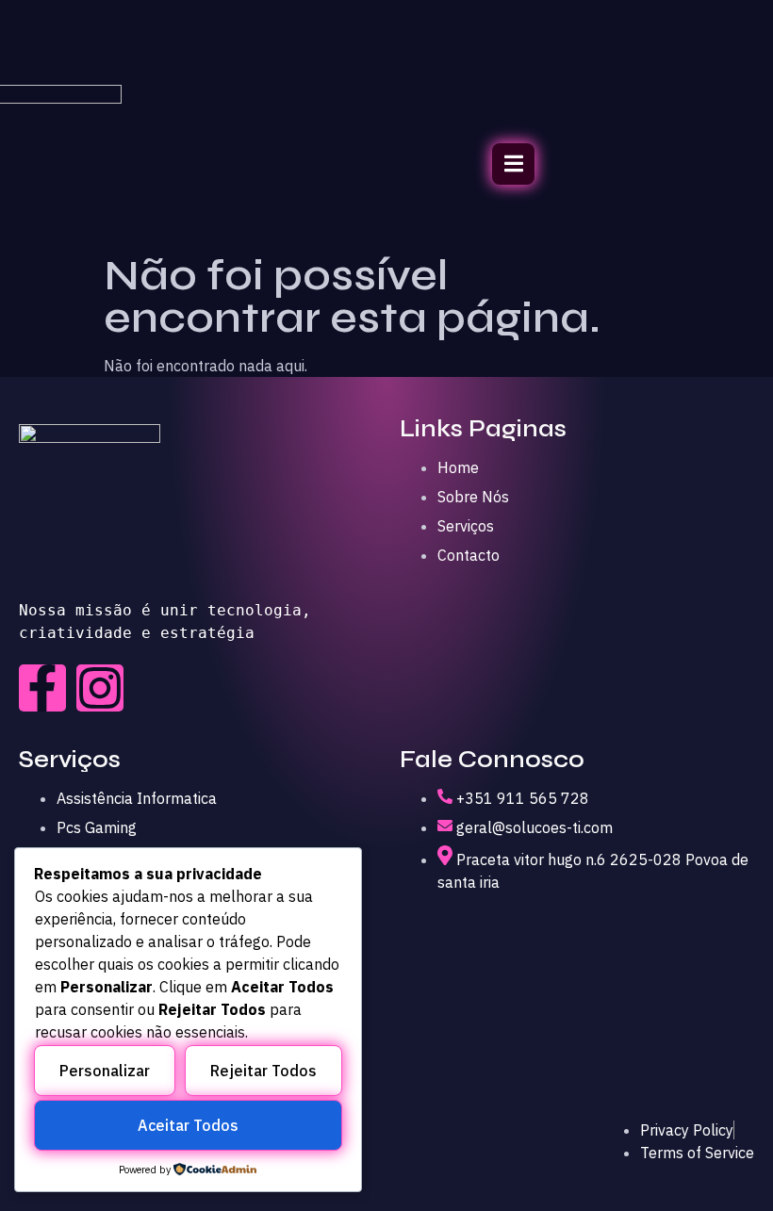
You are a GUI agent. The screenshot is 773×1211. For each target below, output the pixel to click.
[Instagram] (99, 688)
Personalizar (104, 1070)
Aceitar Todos (188, 1125)
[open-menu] (513, 164)
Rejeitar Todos (263, 1070)
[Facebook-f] (42, 688)
